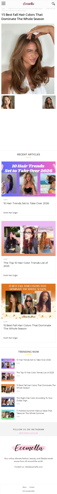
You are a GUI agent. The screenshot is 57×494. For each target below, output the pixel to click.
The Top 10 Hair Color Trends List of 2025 (35, 372)
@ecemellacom (28, 433)
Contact (31, 487)
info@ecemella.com (34, 467)
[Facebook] (20, 472)
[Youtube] (37, 472)
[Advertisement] (28, 130)
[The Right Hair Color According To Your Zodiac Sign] (8, 402)
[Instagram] (26, 472)
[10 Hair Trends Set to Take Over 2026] (28, 179)
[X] (32, 472)
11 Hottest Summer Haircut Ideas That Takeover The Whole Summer (34, 412)
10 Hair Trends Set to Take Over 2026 (26, 203)
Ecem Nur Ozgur (10, 212)
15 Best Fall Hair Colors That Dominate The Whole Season (25, 9)
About (24, 487)
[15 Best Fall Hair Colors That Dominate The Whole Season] (28, 59)
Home (3, 9)
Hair (5, 199)
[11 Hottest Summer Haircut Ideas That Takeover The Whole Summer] (8, 415)
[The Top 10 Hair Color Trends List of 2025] (28, 238)
